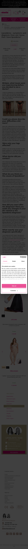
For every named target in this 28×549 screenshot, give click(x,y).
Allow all (14, 285)
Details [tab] (14, 261)
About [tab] (23, 261)
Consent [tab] (5, 261)
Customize (13, 290)
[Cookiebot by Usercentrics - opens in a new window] (20, 257)
